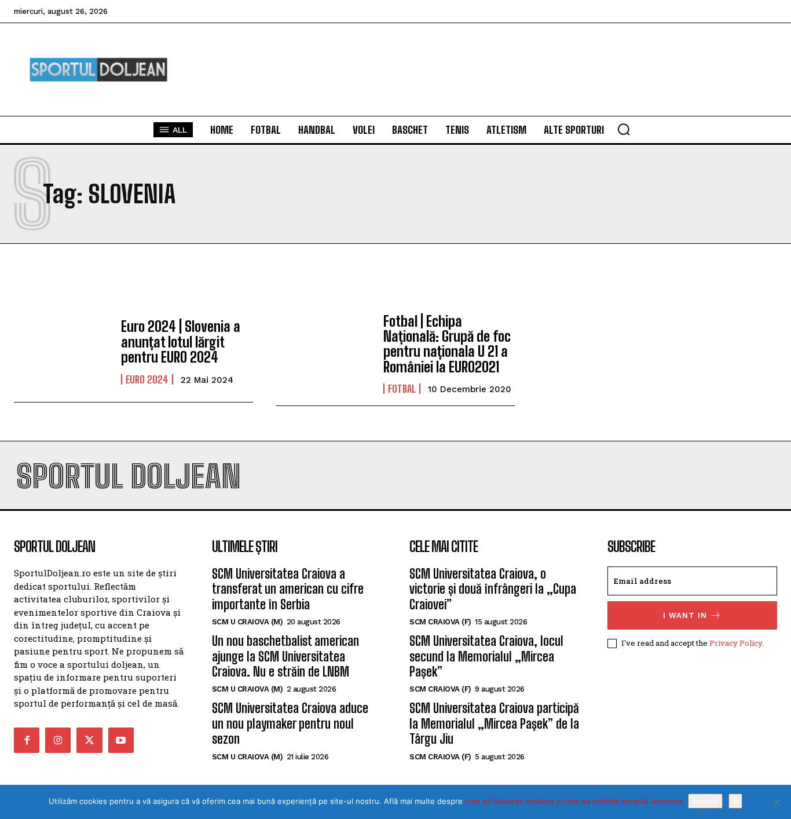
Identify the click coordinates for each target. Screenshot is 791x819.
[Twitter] (89, 740)
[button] (624, 129)
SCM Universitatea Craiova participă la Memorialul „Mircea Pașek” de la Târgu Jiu (494, 723)
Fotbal (402, 388)
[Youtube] (121, 740)
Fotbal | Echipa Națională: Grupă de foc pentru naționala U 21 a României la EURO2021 (447, 344)
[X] (776, 802)
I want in (685, 615)
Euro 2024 (147, 379)
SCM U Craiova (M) (247, 621)
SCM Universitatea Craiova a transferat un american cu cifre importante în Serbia (288, 589)
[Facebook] (26, 740)
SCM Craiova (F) (440, 621)
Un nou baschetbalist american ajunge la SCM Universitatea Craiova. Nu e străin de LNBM (285, 656)
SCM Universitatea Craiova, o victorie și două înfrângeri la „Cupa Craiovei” (492, 589)
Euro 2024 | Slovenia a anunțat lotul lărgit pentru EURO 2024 (180, 341)
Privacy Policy (735, 643)
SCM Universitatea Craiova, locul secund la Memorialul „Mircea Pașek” (486, 656)
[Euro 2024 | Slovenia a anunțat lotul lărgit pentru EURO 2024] (61, 352)
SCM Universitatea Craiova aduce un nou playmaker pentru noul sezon (290, 723)
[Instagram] (58, 740)
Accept (705, 801)
